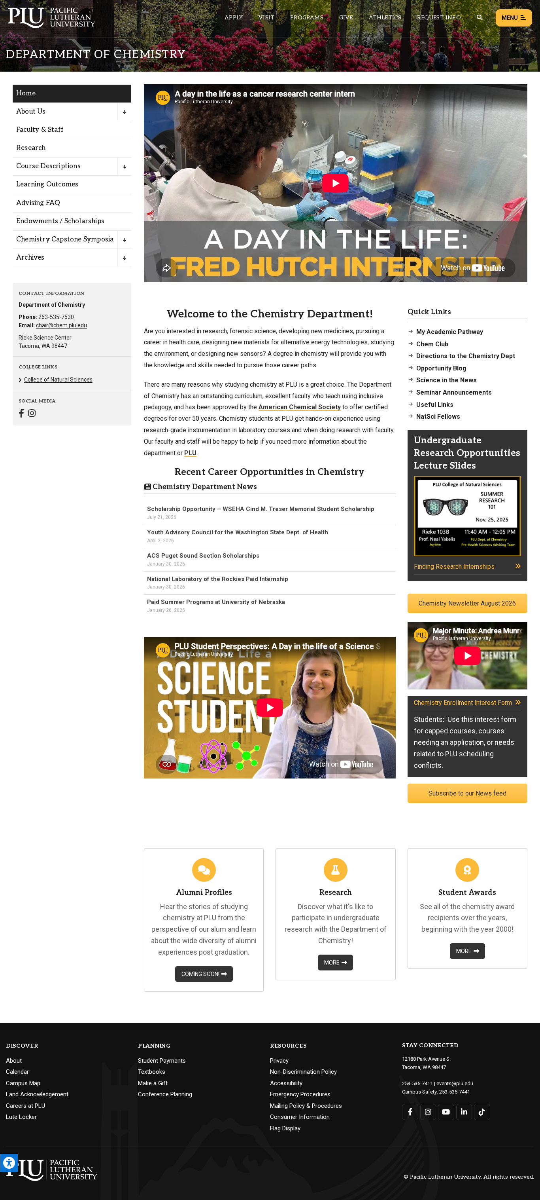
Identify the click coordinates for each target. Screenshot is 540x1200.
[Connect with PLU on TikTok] (482, 1112)
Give (346, 17)
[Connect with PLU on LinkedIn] (464, 1112)
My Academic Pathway (449, 332)
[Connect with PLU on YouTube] (446, 1112)
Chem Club (432, 344)
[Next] (518, 183)
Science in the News (446, 380)
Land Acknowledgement (37, 1094)
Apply (234, 17)
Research (31, 148)
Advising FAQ (38, 203)
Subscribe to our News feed (467, 793)
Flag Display (285, 1128)
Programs (306, 17)
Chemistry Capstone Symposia (64, 239)
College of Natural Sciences (58, 379)
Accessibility (286, 1083)
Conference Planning (165, 1094)
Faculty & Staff (40, 130)
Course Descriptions (48, 166)
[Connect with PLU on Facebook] (410, 1112)
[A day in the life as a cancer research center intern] (335, 183)
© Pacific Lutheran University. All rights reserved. (469, 1177)
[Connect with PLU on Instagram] (428, 1112)
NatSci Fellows (438, 416)
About (14, 1060)
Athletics (385, 17)
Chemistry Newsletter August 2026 (467, 603)
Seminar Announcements (454, 392)
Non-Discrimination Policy (303, 1071)
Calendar (17, 1071)
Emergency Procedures (300, 1094)
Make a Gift (153, 1083)
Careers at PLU (25, 1105)
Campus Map (23, 1083)
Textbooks (151, 1071)
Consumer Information (300, 1116)
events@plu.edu (454, 1083)
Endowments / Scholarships (60, 221)
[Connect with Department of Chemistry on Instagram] (32, 414)
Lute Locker (21, 1116)
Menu (510, 18)
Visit (266, 17)
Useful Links (434, 404)
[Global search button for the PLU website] (479, 17)
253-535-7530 (56, 317)
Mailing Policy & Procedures (306, 1105)
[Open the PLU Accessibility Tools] (9, 1163)
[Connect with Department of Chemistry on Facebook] (21, 414)
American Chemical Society (300, 407)
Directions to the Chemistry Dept (465, 356)
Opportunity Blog (441, 368)
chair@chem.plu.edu (61, 325)
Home (26, 93)
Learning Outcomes (47, 184)
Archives (30, 258)
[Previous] (153, 183)
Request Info (439, 17)
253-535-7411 (417, 1083)
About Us (31, 112)
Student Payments (162, 1060)
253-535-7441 (454, 1092)
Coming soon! (200, 974)
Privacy (279, 1060)
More (332, 962)
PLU (190, 453)
